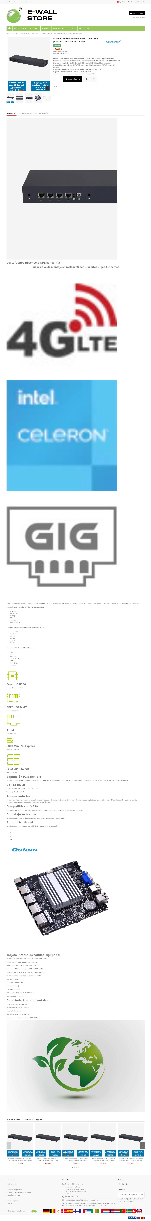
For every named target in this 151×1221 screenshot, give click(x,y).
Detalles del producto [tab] (28, 113)
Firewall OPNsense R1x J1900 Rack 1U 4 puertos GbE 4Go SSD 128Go (20, 1159)
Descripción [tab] (11, 113)
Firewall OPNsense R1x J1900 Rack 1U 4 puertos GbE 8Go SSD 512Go (131, 1159)
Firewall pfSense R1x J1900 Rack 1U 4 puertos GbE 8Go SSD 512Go (103, 1159)
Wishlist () (141, 2)
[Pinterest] (59, 87)
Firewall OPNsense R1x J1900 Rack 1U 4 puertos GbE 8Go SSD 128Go (75, 1159)
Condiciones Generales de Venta (19, 1192)
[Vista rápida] (23, 1155)
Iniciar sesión (12, 1184)
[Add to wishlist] (86, 79)
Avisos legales (18, 2)
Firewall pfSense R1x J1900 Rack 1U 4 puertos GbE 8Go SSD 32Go (48, 1159)
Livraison (9, 2)
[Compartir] (54, 87)
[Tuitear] (56, 87)
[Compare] (20, 1155)
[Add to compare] (93, 79)
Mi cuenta (11, 1187)
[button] (20, 28)
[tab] (44, 113)
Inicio (27, 2)
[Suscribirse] (142, 1194)
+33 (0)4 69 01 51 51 (71, 1197)
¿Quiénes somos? (14, 1195)
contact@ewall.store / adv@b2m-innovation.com (82, 1200)
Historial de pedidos (15, 1190)
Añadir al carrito (74, 79)
